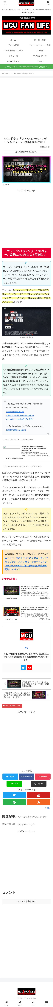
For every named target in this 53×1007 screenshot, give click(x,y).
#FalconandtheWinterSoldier (20, 415)
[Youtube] (29, 667)
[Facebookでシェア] (20, 726)
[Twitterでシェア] (8, 726)
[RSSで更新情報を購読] (38, 802)
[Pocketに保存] (44, 726)
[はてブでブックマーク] (32, 726)
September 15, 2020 (16, 430)
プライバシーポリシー (26, 998)
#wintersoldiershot (15, 411)
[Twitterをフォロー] (14, 795)
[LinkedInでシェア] (32, 733)
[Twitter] (23, 667)
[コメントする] (26, 740)
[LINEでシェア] (8, 733)
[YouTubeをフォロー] (38, 795)
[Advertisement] (26, 106)
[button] (38, 784)
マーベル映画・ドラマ (13, 706)
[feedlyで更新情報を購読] (14, 802)
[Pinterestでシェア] (20, 733)
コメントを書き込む (26, 901)
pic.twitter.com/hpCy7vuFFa (19, 419)
